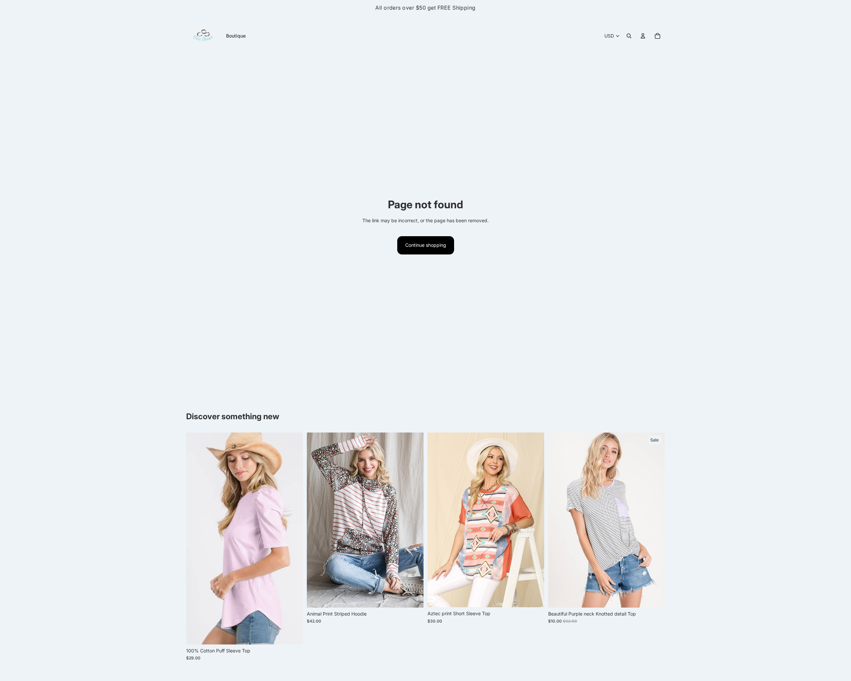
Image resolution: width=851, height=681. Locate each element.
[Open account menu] (643, 36)
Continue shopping (425, 245)
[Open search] (629, 36)
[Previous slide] (196, 538)
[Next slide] (293, 538)
